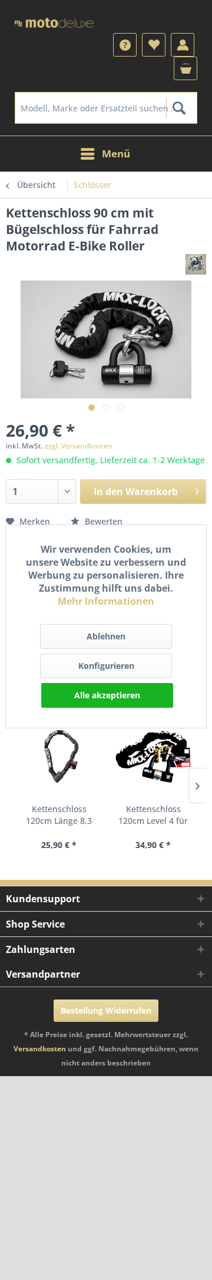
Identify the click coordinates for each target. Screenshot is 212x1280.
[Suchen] (178, 108)
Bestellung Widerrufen (106, 1010)
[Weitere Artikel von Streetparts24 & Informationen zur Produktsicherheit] (196, 264)
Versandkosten (40, 1049)
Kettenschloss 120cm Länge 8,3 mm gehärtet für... (59, 815)
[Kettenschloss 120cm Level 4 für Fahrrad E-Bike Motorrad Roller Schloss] (153, 756)
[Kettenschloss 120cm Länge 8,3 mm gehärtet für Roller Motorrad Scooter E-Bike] (59, 756)
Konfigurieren (106, 665)
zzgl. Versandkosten (78, 446)
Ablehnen (106, 636)
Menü (116, 153)
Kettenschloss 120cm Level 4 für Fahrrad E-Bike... (153, 815)
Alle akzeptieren (107, 695)
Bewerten (102, 521)
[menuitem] (106, 108)
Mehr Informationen (106, 601)
